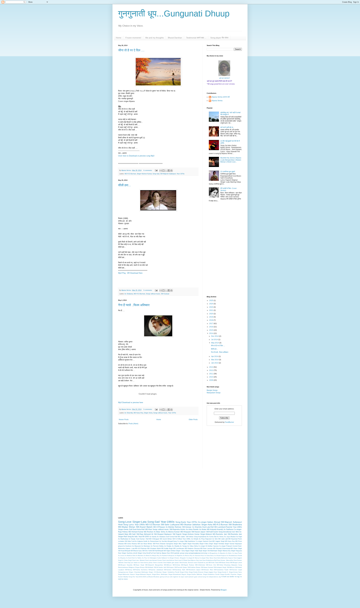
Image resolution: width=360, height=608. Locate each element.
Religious (132, 567)
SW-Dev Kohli (147, 551)
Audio (159, 558)
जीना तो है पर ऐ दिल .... (131, 50)
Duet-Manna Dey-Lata (195, 560)
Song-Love (124, 521)
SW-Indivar (190, 536)
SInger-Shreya (140, 567)
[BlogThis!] (163, 170)
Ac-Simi (215, 539)
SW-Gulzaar (165, 294)
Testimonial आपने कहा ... (196, 38)
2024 (211, 304)
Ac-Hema (220, 536)
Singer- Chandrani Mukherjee (138, 572)
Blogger (224, 590)
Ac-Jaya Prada (237, 553)
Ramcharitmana (123, 567)
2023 (211, 307)
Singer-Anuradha (193, 543)
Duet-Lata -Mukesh (138, 560)
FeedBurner (229, 422)
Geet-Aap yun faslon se (132, 562)
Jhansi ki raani (192, 562)
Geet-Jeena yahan (146, 562)
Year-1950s (140, 524)
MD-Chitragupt (154, 539)
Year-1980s (237, 527)
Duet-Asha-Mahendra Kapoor (223, 558)
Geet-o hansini (158, 562)
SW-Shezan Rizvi (207, 569)
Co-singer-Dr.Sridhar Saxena (208, 546)
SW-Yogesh (177, 534)
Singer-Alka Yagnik (180, 543)
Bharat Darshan (175, 38)
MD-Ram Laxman (206, 548)
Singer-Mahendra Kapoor (126, 574)
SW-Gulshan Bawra (194, 567)
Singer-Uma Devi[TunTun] (147, 553)
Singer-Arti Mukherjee (210, 551)
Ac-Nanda (152, 536)
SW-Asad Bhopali (124, 551)
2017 (211, 324)
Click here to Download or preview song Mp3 (136, 156)
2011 (211, 374)
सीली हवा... (124, 185)
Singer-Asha (148, 413)
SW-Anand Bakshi (144, 527)
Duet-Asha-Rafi (139, 529)
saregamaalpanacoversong (197, 553)
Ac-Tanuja (183, 546)
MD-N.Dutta (176, 565)
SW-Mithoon (231, 567)
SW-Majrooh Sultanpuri (168, 174)
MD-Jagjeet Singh (218, 541)
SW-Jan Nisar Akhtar (144, 543)
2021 (211, 310)
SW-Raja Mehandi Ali (144, 534)
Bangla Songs (212, 390)
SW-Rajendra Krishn (177, 529)
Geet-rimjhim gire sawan (171, 562)
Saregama (169, 543)
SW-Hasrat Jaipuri (198, 532)
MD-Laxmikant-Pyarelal (223, 527)
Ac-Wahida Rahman (173, 527)
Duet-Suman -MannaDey (225, 560)
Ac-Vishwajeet (152, 558)
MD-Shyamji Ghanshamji (221, 548)
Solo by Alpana (161, 553)
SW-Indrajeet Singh (220, 567)
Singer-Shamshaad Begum (177, 574)
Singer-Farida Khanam (196, 572)
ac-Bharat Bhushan (153, 577)
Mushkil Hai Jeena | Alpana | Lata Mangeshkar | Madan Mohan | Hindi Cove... (230, 160)
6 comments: (148, 170)
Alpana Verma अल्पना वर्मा (221, 97)
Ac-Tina (144, 558)
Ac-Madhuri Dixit (130, 555)
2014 (211, 333)
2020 (211, 314)
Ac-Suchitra (163, 541)
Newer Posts (124, 420)
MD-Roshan (148, 532)
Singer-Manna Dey (224, 551)
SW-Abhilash (149, 567)
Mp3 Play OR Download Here (130, 273)
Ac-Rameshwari (153, 541)
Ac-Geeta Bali (211, 536)
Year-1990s (187, 539)
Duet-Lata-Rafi (208, 527)
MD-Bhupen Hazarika (125, 565)
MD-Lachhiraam (178, 548)
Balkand (164, 558)
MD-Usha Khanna (130, 543)
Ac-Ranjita (167, 546)
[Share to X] (166, 170)
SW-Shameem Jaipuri (193, 569)
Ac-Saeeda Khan (198, 555)
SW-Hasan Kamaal (207, 567)
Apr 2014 (215, 356)
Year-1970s (180, 174)
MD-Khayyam (185, 532)
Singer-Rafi (122, 537)
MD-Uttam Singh (236, 548)
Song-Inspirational (200, 536)
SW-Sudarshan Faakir (221, 569)
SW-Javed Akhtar (166, 539)
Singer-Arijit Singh (196, 551)
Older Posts (193, 420)
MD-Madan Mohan (126, 527)
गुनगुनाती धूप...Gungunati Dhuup (174, 13)
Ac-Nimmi (147, 555)
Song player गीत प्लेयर (219, 38)
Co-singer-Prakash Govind (228, 546)
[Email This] (160, 170)
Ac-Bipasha (221, 553)
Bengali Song (172, 541)
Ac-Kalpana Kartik (141, 541)
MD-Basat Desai (224, 562)
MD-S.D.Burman (153, 524)
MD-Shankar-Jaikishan (190, 524)
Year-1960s (168, 521)
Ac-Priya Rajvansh (205, 539)
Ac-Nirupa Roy (154, 555)
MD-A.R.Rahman (141, 548)
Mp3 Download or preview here (130, 402)
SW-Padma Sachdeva (140, 569)
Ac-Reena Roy (187, 555)
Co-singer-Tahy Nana (206, 558)
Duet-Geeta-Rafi (171, 536)
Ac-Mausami (136, 546)
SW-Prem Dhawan (159, 543)
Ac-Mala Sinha (159, 532)
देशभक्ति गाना (233, 577)
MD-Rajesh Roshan (187, 565)
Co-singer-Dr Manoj (192, 558)
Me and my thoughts (154, 38)
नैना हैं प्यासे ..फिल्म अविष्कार (134, 305)
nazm (186, 577)
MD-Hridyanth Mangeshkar (154, 565)
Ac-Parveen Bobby (157, 546)
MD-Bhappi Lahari (236, 562)
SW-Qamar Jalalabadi (155, 569)
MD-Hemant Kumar (135, 532)
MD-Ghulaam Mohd (154, 548)
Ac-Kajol (239, 536)
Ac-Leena (121, 555)
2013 (211, 367)
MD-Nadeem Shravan (192, 548)
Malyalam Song (236, 565)
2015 (211, 330)
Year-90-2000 (143, 537)
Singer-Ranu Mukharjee (160, 574)
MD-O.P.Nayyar (159, 527)
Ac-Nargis (132, 539)
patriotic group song (181, 553)
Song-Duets (181, 522)
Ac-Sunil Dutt (130, 558)
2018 (211, 320)
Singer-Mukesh (206, 534)
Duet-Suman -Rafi (142, 539)
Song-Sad (156, 174)
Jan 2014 (215, 363)
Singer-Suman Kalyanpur (233, 543)
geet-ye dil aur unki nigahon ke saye (172, 577)
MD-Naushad (232, 539)
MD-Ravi (148, 529)
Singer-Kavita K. (223, 572)
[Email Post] (156, 170)
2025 (211, 300)
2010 (211, 377)
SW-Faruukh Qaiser (180, 567)
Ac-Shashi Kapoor (220, 555)
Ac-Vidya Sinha (192, 546)
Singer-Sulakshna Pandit (211, 574)
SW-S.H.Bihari (177, 539)
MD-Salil (132, 534)
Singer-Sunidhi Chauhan (228, 574)
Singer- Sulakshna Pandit (170, 572)
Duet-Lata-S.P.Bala (181, 560)
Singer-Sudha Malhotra (194, 574)
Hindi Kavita (183, 562)
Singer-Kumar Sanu (235, 572)
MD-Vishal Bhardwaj (223, 565)
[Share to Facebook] (168, 170)
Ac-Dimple (194, 539)
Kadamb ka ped (203, 562)
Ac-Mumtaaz (145, 546)
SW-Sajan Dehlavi (169, 551)
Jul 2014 (214, 340)
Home (118, 38)
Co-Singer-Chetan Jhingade (176, 558)
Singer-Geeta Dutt (125, 529)
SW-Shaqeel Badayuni (163, 534)
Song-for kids (132, 537)
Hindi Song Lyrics (126, 524)
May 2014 (215, 343)
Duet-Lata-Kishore (168, 560)
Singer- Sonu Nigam (183, 551)
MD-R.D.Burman (130, 174)
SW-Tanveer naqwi (235, 569)
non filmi (235, 532)
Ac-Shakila (175, 546)
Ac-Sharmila (128, 413)
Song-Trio (132, 577)
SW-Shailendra (235, 524)
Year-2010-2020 (141, 577)
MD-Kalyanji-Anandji (215, 529)
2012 (211, 370)
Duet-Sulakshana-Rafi (209, 560)
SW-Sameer (168, 569)
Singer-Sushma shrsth (129, 553)
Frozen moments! (133, 38)
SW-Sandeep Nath (178, 569)
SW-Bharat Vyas (136, 551)
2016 (211, 327)
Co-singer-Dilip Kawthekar (186, 541)
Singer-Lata (139, 521)
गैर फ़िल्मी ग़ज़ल (225, 577)
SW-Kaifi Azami (212, 532)
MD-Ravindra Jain (220, 534)
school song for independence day (209, 577)
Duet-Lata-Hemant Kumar (153, 560)
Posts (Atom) (133, 424)
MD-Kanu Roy (138, 413)
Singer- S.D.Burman (155, 572)
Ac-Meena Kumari (173, 532)
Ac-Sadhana (228, 529)
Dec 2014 (215, 336)
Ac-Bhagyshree (213, 553)
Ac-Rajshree (179, 555)
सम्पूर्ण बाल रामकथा (123, 579)
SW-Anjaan (170, 567)
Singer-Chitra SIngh (206, 543)
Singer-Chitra (184, 572)
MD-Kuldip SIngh (167, 548)
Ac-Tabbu (138, 558)
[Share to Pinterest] (171, 170)
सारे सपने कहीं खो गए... (227, 127)
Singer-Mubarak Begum (143, 574)
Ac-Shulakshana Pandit (234, 555)
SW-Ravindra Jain (235, 534)
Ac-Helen (229, 553)
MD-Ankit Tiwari (214, 562)
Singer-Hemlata (219, 543)
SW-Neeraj (128, 569)
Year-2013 (170, 553)
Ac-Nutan (202, 529)
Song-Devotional (225, 532)
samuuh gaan (193, 577)
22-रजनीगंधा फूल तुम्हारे (227, 172)
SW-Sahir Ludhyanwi (170, 524)
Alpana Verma (217, 101)
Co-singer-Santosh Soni (204, 541)
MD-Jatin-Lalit (223, 539)
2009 (211, 380)
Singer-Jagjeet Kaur (210, 572)
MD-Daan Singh (138, 565)
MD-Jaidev (181, 536)
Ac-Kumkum (127, 546)
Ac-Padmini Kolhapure (167, 555)
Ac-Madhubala (123, 539)
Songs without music (153, 294)
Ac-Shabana (128, 294)
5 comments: (148, 290)
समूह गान (239, 577)
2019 (211, 317)
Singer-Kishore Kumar (144, 174)
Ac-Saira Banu (209, 555)
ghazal (120, 546)
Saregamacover (123, 572)
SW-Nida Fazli (129, 541)
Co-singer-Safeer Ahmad (209, 522)
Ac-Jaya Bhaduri (230, 536)
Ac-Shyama (122, 558)
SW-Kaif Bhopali (157, 551)
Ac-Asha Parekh (192, 529)
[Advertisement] (158, 448)
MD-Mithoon (168, 565)
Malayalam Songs (213, 393)
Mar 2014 (215, 360)
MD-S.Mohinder (200, 565)
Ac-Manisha (139, 555)
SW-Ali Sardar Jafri (160, 567)
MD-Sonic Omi (211, 565)
